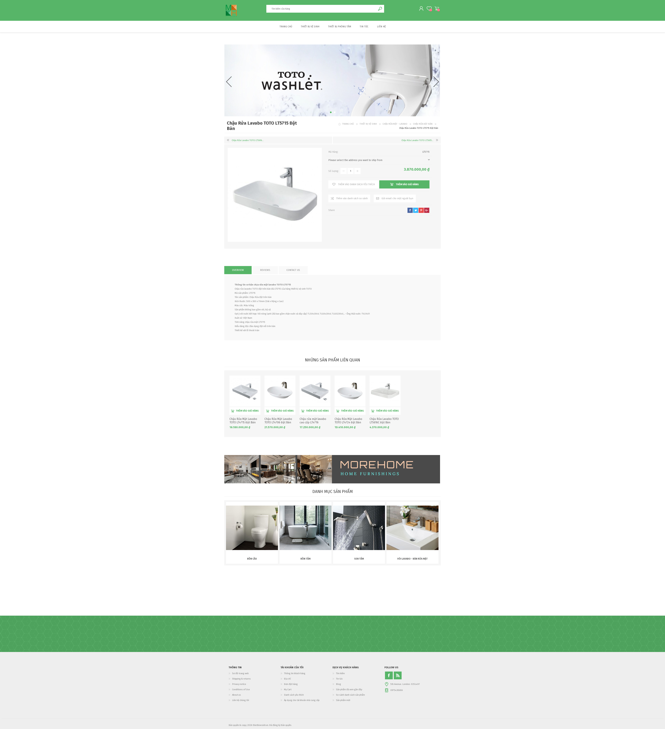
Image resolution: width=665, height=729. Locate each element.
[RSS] (398, 675)
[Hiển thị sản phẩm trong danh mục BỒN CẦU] (252, 528)
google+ (426, 210)
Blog (338, 684)
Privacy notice (239, 684)
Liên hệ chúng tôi (240, 700)
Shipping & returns (241, 678)
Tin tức (339, 678)
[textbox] (321, 9)
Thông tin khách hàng (294, 673)
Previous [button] (229, 81)
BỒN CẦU (252, 558)
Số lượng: (333, 171)
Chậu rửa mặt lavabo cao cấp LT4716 (313, 420)
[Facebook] (389, 675)
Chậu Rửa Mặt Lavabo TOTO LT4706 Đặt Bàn (278, 420)
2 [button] (334, 112)
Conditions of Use (241, 689)
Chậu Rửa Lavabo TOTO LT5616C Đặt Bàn (384, 420)
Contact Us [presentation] (293, 270)
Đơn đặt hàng (291, 684)
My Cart (437, 8)
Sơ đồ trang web (240, 673)
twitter (415, 210)
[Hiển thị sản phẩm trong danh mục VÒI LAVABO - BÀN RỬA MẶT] (412, 528)
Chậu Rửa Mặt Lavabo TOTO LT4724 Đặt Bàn (348, 420)
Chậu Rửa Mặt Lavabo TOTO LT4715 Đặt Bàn (243, 420)
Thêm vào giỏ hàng (247, 410)
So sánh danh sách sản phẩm (350, 695)
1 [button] (330, 112)
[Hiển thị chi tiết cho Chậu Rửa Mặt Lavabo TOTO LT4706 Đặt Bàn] (279, 391)
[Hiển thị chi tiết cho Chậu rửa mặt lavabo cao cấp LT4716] (315, 391)
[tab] (238, 270)
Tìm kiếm (340, 673)
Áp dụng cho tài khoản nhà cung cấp (302, 700)
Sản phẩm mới (343, 700)
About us (236, 695)
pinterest (421, 210)
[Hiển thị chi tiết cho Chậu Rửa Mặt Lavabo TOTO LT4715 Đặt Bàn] (244, 391)
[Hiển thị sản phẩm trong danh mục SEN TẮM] (359, 528)
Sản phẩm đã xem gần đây (349, 689)
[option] (332, 80)
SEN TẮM (359, 558)
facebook (410, 210)
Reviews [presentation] (265, 270)
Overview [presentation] (238, 270)
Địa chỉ (287, 678)
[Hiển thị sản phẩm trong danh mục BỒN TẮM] (305, 528)
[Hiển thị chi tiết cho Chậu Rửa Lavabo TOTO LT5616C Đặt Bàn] (385, 391)
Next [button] (436, 81)
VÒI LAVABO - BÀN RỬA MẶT (412, 558)
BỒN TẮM (305, 558)
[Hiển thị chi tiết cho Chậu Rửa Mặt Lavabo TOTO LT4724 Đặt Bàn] (350, 391)
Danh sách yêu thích (294, 695)
